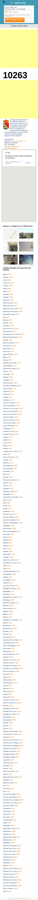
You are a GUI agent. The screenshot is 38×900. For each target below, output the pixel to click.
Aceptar (27, 162)
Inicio (3, 9)
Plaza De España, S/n (18, 141)
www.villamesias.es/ (10, 148)
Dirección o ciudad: (15, 9)
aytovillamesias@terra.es (12, 146)
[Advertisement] (19, 48)
